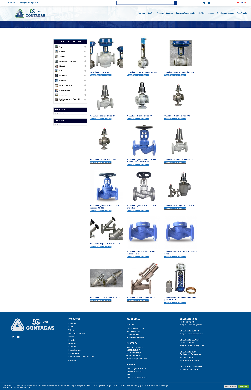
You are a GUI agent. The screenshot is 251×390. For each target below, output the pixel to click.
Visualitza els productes (100, 75)
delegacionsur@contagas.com (190, 360)
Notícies (201, 13)
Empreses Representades (186, 13)
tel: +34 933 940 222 (133, 334)
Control (71, 327)
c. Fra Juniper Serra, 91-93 (135, 329)
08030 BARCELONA (133, 331)
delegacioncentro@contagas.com (191, 334)
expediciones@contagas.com (136, 359)
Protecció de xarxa (74, 350)
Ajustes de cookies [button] (230, 386)
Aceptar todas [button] (243, 386)
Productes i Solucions (165, 13)
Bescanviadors (73, 353)
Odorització (72, 343)
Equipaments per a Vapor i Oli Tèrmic (81, 357)
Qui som (142, 13)
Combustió (72, 347)
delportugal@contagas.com (189, 369)
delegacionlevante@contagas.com (192, 346)
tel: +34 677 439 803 (187, 343)
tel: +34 (133, 353)
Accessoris (72, 360)
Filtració (71, 337)
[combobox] (70, 113)
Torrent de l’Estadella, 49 (134, 347)
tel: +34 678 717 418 (187, 322)
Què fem (151, 13)
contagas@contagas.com (135, 337)
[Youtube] (209, 2)
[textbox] (70, 114)
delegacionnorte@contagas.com (191, 325)
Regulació (72, 323)
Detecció (71, 340)
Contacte (210, 13)
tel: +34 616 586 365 (187, 357)
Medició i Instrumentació (76, 333)
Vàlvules (71, 330)
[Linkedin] (204, 2)
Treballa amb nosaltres (225, 13)
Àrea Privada (242, 13)
